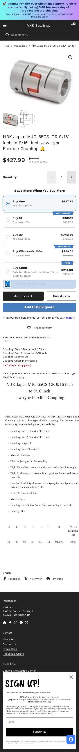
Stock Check (10, 648)
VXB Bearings (38, 25)
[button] (72, 25)
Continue (39, 732)
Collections (20, 46)
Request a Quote (13, 653)
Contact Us (10, 644)
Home (6, 46)
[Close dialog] (71, 677)
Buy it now (61, 296)
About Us (8, 639)
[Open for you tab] (71, 739)
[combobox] (39, 34)
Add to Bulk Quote (39, 307)
